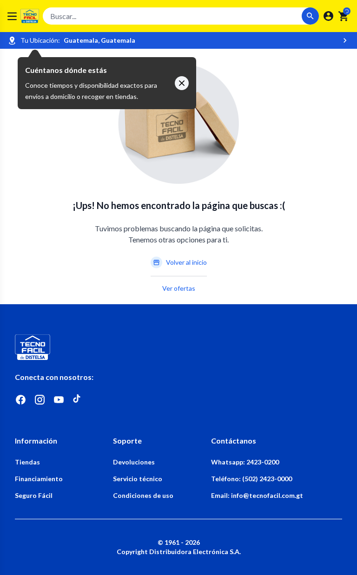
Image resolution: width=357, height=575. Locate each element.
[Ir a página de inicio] (178, 347)
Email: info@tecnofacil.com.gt (257, 495)
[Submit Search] (310, 16)
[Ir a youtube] (59, 399)
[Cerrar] (182, 83)
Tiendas (27, 462)
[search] (344, 16)
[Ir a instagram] (40, 399)
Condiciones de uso (143, 495)
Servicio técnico (137, 479)
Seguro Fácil (34, 495)
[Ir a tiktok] (78, 399)
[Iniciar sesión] (328, 16)
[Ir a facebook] (20, 399)
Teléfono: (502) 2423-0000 (251, 479)
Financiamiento (39, 479)
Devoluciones (134, 462)
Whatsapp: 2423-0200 (245, 462)
